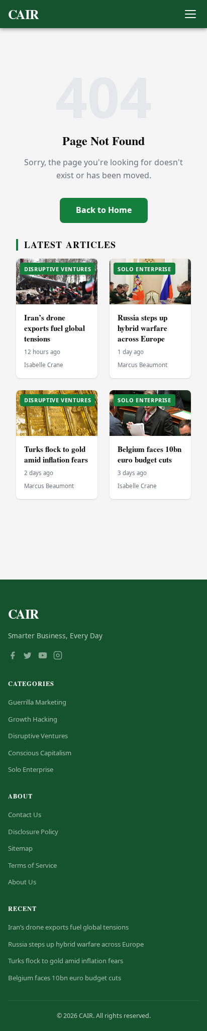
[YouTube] (42, 656)
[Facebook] (12, 656)
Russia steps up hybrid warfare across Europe (142, 327)
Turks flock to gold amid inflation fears (56, 454)
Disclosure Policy (33, 831)
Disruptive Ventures (38, 735)
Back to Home (104, 209)
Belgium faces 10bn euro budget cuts (149, 454)
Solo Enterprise (30, 769)
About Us (22, 881)
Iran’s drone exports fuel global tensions (54, 327)
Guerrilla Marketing (37, 702)
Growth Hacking (32, 719)
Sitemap (20, 848)
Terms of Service (32, 865)
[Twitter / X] (27, 656)
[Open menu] (190, 14)
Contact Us (24, 814)
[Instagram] (57, 656)
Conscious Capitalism (39, 752)
